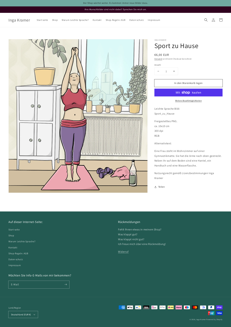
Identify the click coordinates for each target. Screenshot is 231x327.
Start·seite (14, 229)
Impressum (14, 265)
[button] (206, 20)
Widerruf (123, 251)
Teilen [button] (161, 186)
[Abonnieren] (65, 284)
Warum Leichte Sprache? (21, 241)
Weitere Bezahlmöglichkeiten (188, 100)
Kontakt (12, 247)
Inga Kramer (201, 319)
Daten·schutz (15, 259)
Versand (158, 59)
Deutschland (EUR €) (21, 314)
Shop (11, 235)
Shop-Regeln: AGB (18, 253)
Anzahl (157, 64)
